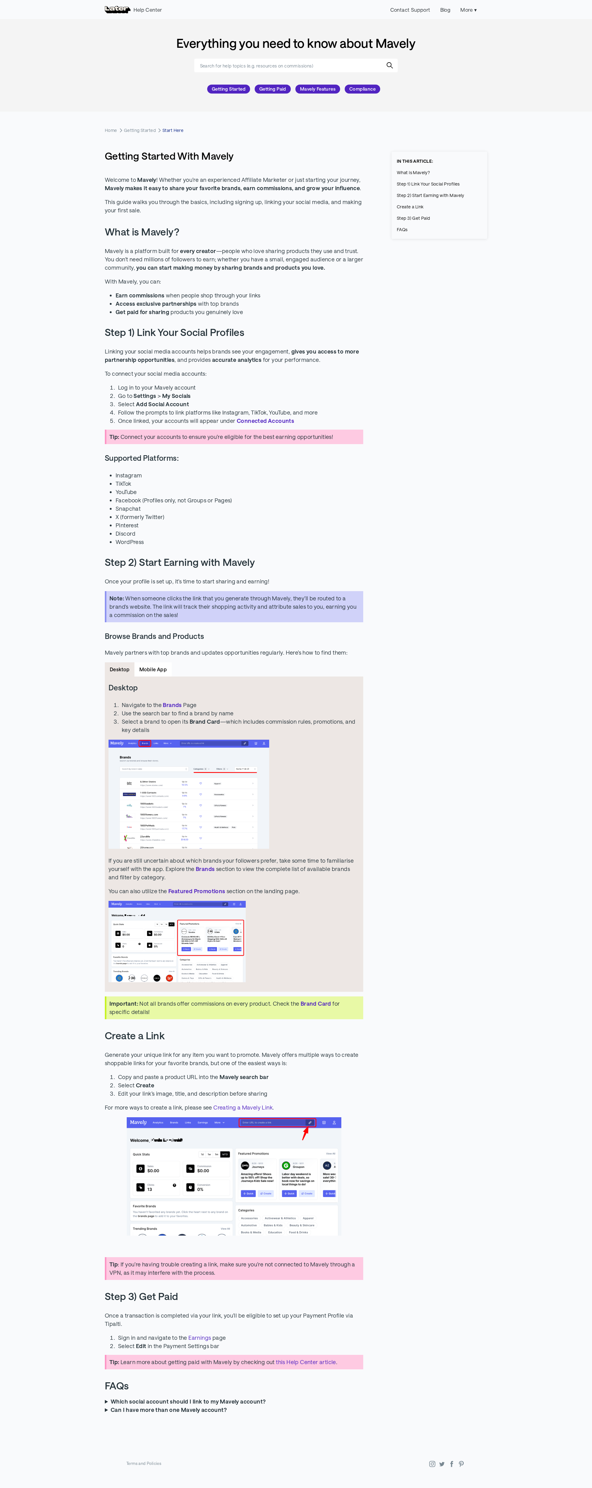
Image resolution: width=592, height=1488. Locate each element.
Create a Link (410, 206)
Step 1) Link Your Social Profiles (428, 183)
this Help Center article (306, 1362)
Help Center (148, 10)
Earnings (199, 1337)
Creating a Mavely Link (243, 1107)
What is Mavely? (413, 172)
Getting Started (228, 89)
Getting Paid (272, 89)
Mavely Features (317, 89)
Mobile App (153, 669)
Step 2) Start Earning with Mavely (430, 195)
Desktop (120, 669)
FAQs (402, 229)
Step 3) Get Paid (413, 218)
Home (111, 130)
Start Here (172, 130)
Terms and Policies (143, 1463)
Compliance (362, 89)
